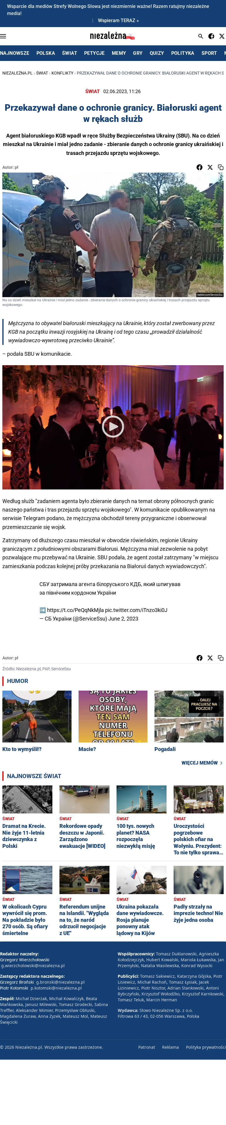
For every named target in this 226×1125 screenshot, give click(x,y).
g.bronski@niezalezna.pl (60, 982)
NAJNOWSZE (14, 53)
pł (16, 167)
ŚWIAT (69, 53)
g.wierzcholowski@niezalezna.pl (33, 965)
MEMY (119, 53)
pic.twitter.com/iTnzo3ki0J (136, 610)
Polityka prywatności (206, 1047)
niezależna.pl (17, 73)
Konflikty (62, 73)
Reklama (170, 1047)
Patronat (146, 1047)
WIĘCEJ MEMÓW (200, 763)
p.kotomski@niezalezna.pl (56, 988)
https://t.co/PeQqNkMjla (75, 610)
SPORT (209, 53)
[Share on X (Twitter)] (210, 167)
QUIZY (157, 53)
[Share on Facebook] (199, 167)
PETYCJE (94, 53)
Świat (42, 73)
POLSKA (45, 53)
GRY (137, 53)
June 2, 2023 (123, 619)
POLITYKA (183, 53)
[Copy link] (221, 167)
